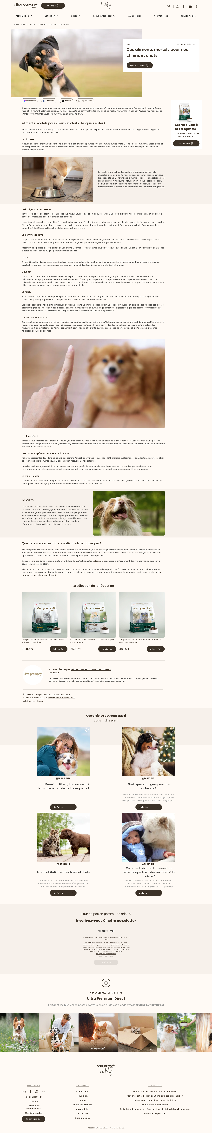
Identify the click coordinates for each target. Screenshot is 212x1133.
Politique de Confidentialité (106, 954)
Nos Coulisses (161, 15)
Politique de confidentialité (33, 1107)
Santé (74, 15)
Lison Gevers (37, 701)
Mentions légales (33, 1113)
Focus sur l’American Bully (155, 1104)
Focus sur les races (102, 15)
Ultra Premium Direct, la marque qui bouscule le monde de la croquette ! (63, 786)
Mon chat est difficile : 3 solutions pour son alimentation (155, 1095)
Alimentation (22, 15)
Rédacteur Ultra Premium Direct (56, 694)
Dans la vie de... (188, 15)
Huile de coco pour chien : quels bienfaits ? (155, 1100)
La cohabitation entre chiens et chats (63, 872)
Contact (33, 1101)
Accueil (16, 24)
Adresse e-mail (106, 930)
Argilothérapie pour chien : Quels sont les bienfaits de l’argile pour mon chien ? (155, 1109)
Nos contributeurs (34, 1096)
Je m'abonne (184, 143)
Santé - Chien (31, 24)
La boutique (51, 5)
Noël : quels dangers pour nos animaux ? (149, 786)
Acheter (56, 649)
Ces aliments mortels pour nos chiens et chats (54, 24)
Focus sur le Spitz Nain (155, 1113)
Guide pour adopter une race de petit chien (155, 1091)
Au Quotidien (134, 15)
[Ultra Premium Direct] (26, 5)
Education (50, 15)
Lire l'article (58, 807)
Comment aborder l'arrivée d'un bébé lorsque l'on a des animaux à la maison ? (149, 872)
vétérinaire (98, 561)
